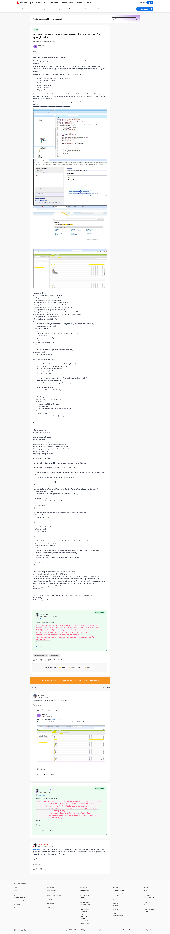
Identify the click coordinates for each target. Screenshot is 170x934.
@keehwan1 (40, 619)
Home (17, 9)
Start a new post (83, 680)
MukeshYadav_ (44, 614)
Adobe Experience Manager (39, 9)
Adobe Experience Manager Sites (56, 9)
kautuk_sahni (42, 844)
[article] (69, 703)
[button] (144, 9)
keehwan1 (41, 45)
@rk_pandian (56, 719)
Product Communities (25, 9)
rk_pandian (41, 695)
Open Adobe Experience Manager (125, 19)
